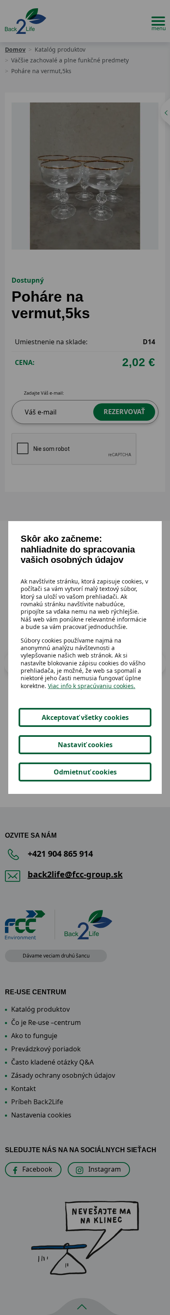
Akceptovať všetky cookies (85, 717)
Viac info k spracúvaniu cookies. (91, 686)
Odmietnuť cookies (85, 772)
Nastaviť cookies (85, 744)
